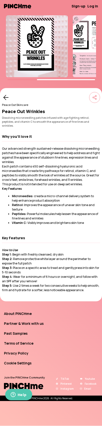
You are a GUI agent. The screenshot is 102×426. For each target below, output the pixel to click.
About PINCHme (18, 313)
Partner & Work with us (24, 323)
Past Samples (15, 333)
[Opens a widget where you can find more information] (18, 395)
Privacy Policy (16, 353)
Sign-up (78, 6)
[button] (51, 137)
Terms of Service (18, 343)
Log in (92, 6)
